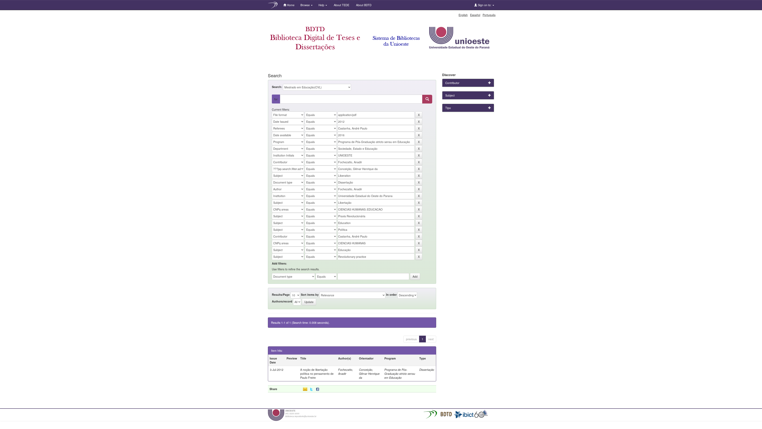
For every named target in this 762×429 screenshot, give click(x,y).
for (276, 99)
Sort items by (310, 295)
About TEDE (341, 5)
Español (475, 15)
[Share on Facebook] (318, 389)
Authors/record (282, 301)
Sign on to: (484, 5)
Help (321, 5)
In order (391, 295)
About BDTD (363, 5)
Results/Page (281, 295)
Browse (305, 5)
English (463, 15)
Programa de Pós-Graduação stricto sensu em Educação (399, 374)
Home (290, 5)
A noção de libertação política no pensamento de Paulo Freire (317, 374)
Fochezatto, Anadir (345, 372)
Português (489, 15)
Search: (277, 87)
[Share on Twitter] (311, 389)
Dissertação (426, 370)
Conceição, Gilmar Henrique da (369, 374)
